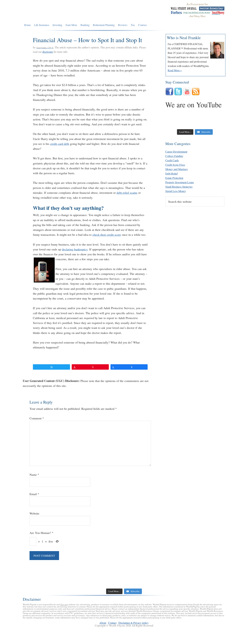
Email (34, 494)
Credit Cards (172, 160)
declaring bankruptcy (75, 249)
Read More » (175, 70)
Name (34, 475)
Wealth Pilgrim (54, 11)
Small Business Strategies (178, 186)
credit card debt (59, 144)
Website (34, 513)
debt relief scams (127, 193)
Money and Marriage (176, 169)
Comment (37, 418)
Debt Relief (171, 173)
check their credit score (106, 235)
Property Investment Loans (179, 182)
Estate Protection (174, 178)
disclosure (47, 51)
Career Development (176, 151)
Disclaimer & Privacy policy (133, 622)
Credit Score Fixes (175, 164)
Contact (112, 622)
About (102, 622)
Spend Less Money (175, 191)
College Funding (174, 156)
